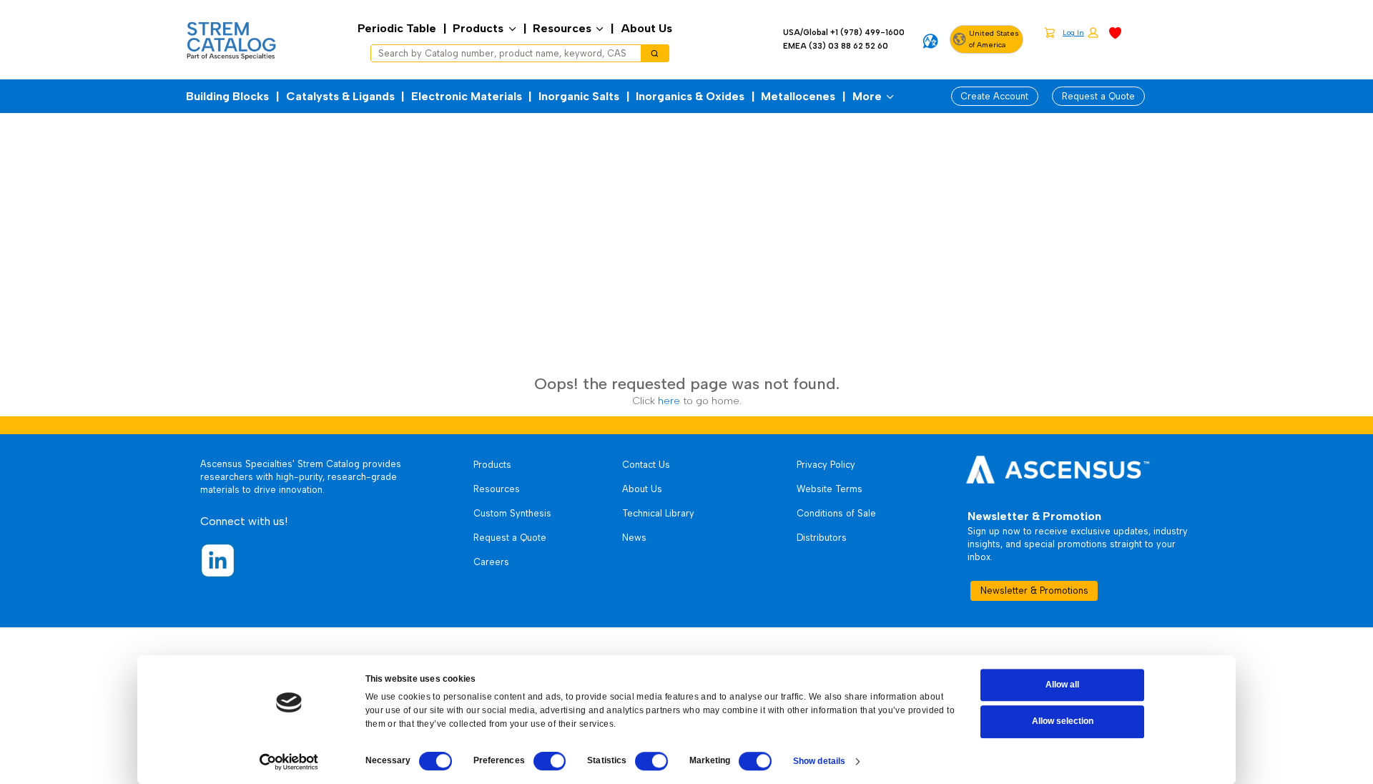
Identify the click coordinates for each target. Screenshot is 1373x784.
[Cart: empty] (1049, 32)
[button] (1080, 33)
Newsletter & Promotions (1034, 590)
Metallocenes (798, 96)
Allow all (1062, 685)
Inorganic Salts (578, 96)
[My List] (1115, 31)
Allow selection (1062, 722)
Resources (562, 28)
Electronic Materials (466, 96)
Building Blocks (227, 96)
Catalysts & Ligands (340, 96)
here (669, 400)
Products (478, 28)
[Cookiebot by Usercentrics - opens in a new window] (289, 761)
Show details (819, 761)
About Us (646, 28)
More (867, 96)
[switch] (549, 761)
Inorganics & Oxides (690, 96)
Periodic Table (397, 28)
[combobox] (501, 53)
